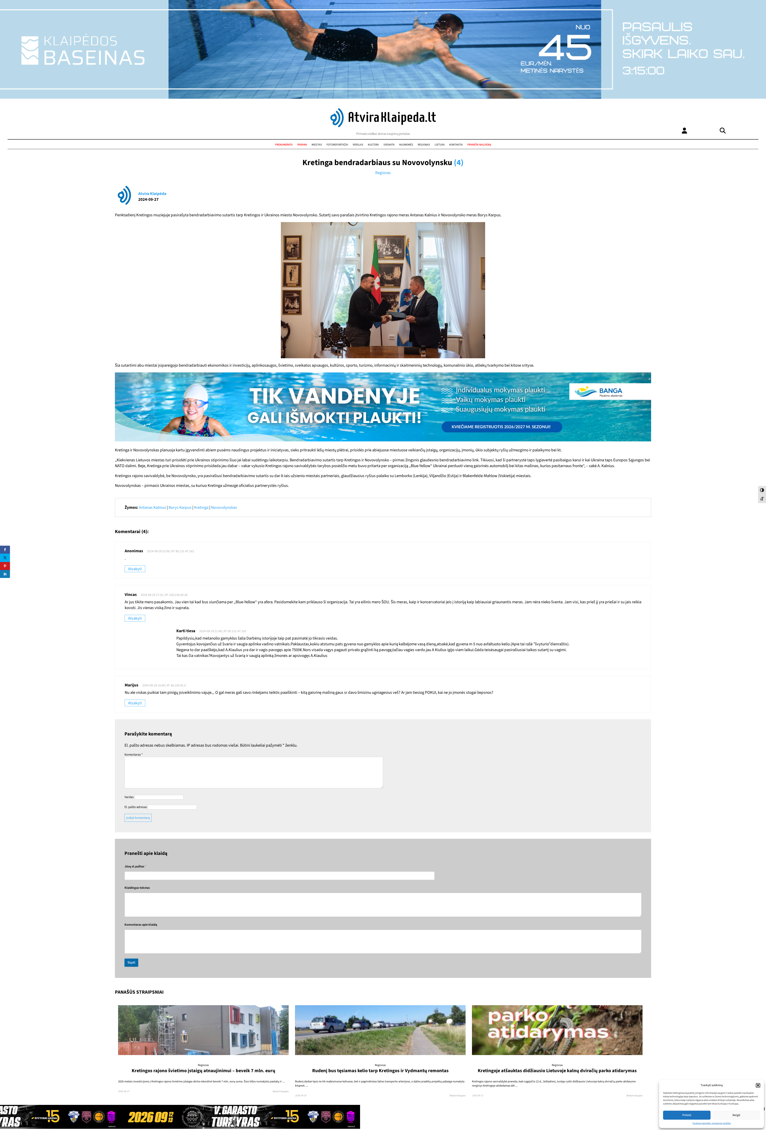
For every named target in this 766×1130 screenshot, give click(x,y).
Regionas (424, 145)
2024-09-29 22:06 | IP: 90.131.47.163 (170, 551)
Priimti (686, 1115)
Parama (302, 145)
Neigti (736, 1115)
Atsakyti (135, 569)
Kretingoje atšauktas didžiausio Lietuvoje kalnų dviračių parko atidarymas (557, 1070)
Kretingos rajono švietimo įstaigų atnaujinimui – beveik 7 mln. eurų (203, 1070)
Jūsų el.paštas (135, 866)
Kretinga (201, 507)
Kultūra (373, 145)
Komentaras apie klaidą (140, 925)
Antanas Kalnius (152, 507)
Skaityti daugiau (280, 1091)
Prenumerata (284, 145)
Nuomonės (406, 145)
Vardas (129, 797)
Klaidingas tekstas (137, 888)
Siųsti (131, 962)
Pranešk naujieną (479, 145)
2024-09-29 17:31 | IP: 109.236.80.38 (164, 595)
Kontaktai (456, 145)
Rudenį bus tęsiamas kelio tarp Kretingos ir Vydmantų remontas (380, 1070)
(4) (459, 162)
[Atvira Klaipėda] (383, 126)
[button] (758, 1085)
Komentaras (133, 754)
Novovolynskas (224, 507)
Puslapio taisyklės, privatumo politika (712, 1123)
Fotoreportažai (337, 145)
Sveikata (389, 145)
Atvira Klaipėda (152, 194)
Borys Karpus (180, 507)
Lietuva (440, 145)
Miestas (317, 145)
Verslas (358, 145)
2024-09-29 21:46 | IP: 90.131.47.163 (222, 631)
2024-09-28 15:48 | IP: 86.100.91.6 (164, 685)
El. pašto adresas (135, 807)
